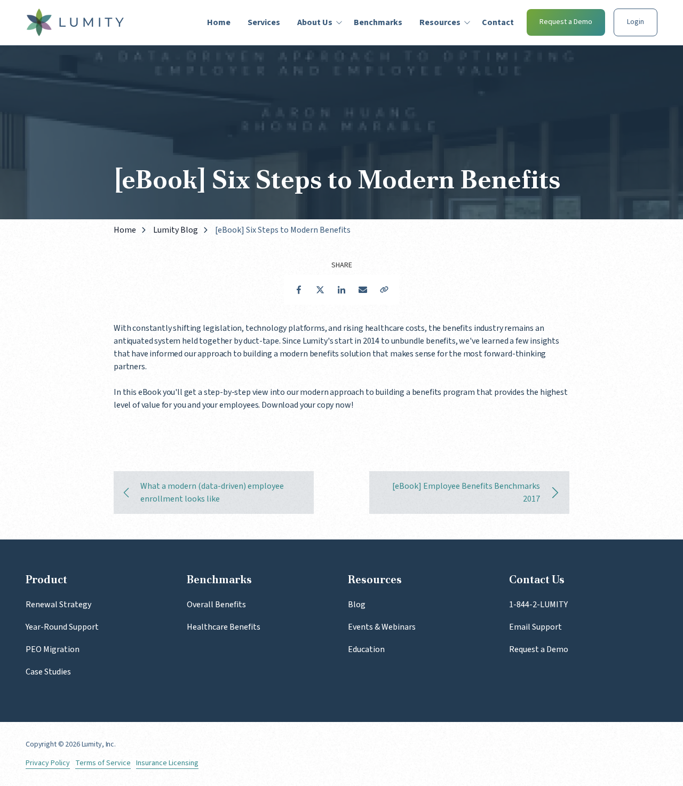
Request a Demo (565, 22)
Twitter (320, 289)
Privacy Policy (48, 763)
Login (635, 22)
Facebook (298, 289)
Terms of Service (103, 763)
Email (363, 289)
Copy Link (384, 289)
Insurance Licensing (167, 763)
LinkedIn (341, 289)
